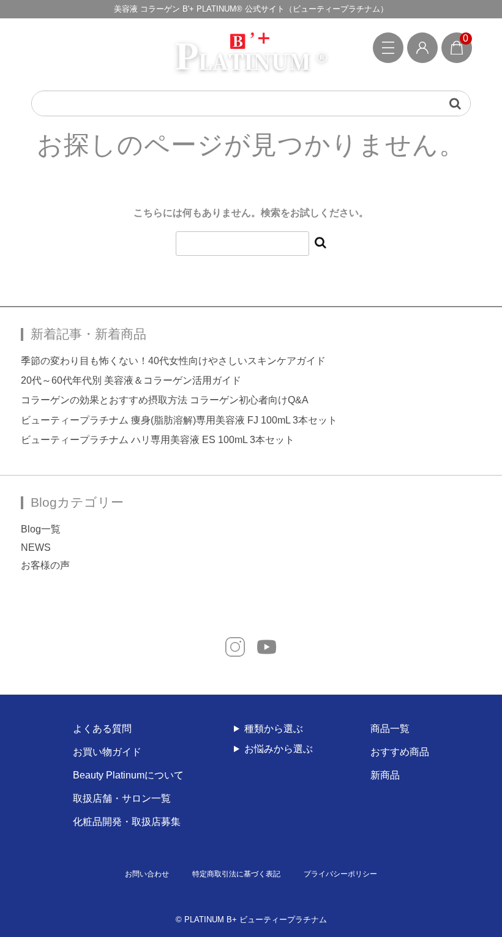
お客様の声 (45, 565)
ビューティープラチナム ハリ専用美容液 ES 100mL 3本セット (157, 440)
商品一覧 (390, 728)
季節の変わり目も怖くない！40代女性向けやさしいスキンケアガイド (173, 361)
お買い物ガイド (107, 752)
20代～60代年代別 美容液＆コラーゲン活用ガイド (131, 380)
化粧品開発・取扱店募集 (127, 821)
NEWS (36, 547)
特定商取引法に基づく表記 (236, 874)
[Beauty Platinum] (251, 54)
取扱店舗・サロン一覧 (122, 798)
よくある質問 (102, 728)
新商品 (385, 775)
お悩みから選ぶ (278, 749)
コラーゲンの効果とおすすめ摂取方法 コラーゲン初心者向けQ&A (165, 400)
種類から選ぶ (273, 728)
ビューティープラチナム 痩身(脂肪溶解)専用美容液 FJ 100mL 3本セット (179, 420)
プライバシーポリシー (340, 874)
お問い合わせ (147, 874)
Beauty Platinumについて (128, 775)
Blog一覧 (41, 529)
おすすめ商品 (399, 752)
